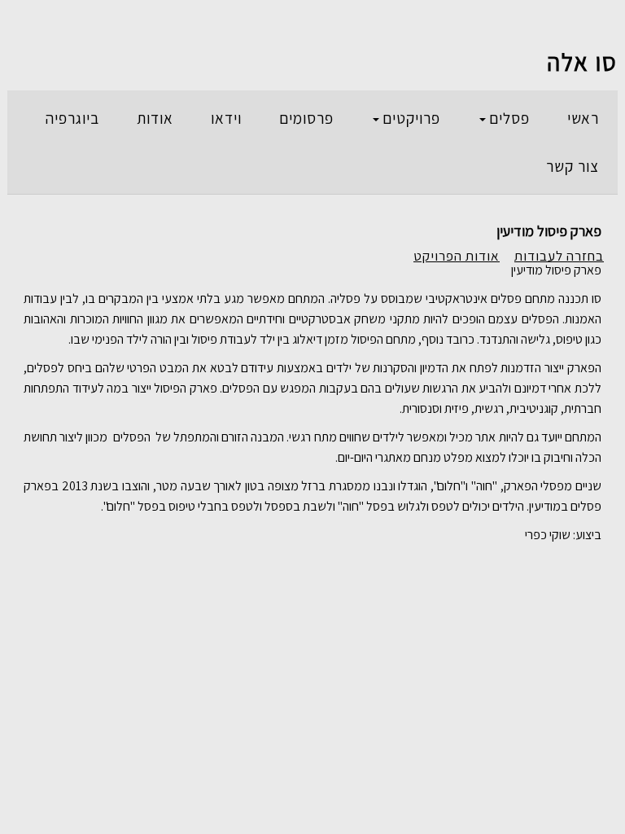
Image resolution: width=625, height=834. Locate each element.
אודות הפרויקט (456, 256)
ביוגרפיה (72, 118)
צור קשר (572, 166)
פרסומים (306, 118)
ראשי (583, 118)
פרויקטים (411, 118)
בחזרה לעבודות (559, 256)
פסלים (509, 118)
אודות (155, 118)
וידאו (226, 118)
